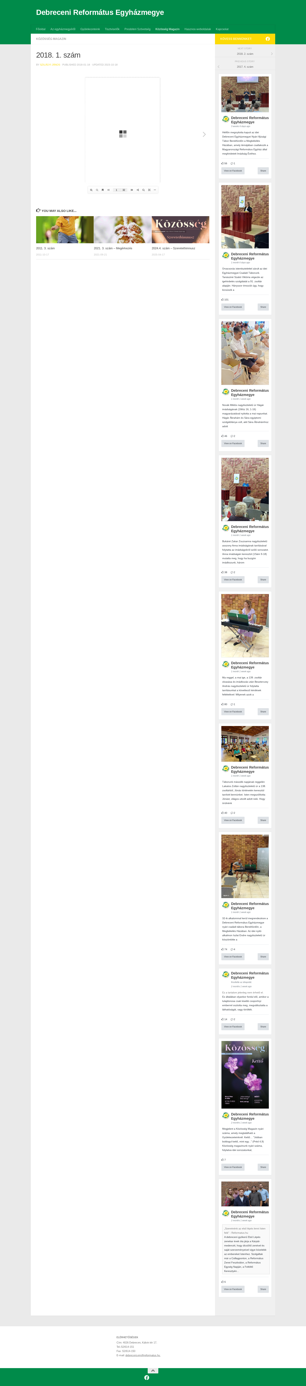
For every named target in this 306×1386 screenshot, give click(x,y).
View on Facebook (233, 171)
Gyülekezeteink (90, 29)
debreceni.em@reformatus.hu (143, 1355)
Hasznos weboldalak (198, 29)
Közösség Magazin (167, 29)
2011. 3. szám (45, 248)
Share (263, 171)
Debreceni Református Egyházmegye (100, 12)
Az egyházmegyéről (62, 29)
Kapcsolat (222, 29)
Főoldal (41, 29)
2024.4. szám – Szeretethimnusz (173, 248)
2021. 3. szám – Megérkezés (113, 248)
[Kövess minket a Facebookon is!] (268, 39)
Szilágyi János (50, 64)
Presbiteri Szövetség (137, 29)
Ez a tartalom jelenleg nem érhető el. (243, 992)
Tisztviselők (112, 29)
